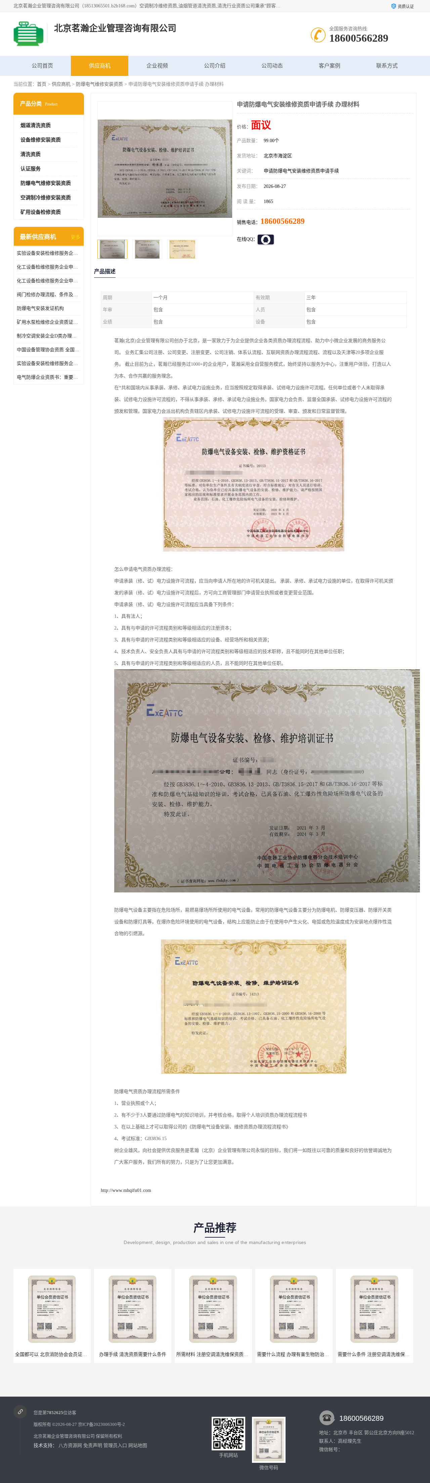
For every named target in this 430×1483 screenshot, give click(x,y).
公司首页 (42, 66)
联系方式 (387, 66)
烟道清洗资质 (35, 125)
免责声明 (92, 1445)
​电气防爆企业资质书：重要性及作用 (49, 377)
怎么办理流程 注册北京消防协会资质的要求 (383, 1354)
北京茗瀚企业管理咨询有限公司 (64, 1436)
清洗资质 (30, 154)
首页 (41, 84)
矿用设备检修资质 (40, 212)
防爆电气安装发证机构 (40, 308)
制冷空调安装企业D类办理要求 (49, 335)
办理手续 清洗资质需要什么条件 (52, 1354)
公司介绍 (214, 66)
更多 (75, 237)
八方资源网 (70, 1445)
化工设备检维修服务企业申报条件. (49, 267)
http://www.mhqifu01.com (126, 1190)
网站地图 (137, 1445)
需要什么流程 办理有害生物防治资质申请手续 (224, 1354)
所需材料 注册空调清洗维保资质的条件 (136, 1354)
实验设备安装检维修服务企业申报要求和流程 (49, 253)
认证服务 (30, 168)
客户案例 (329, 66)
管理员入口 (115, 1445)
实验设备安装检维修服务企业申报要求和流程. (49, 363)
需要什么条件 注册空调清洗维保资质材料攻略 (304, 1354)
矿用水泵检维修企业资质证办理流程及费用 (49, 322)
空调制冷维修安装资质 (45, 197)
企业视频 (157, 66)
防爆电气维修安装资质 (99, 84)
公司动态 (272, 66)
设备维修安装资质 (40, 140)
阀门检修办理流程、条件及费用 (49, 294)
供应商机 (100, 66)
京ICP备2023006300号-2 (101, 1424)
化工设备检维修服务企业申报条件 (49, 280)
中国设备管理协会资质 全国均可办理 (49, 349)
